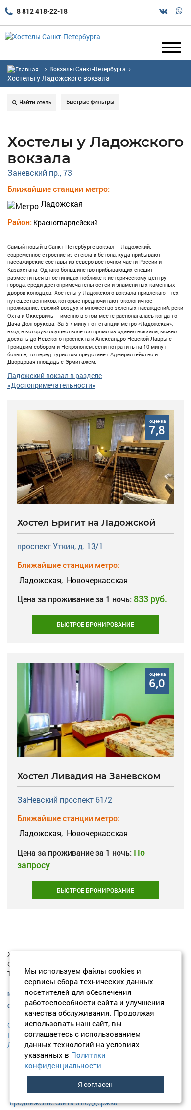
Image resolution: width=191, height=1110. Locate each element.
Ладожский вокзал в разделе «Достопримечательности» (54, 380)
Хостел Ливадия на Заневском (89, 776)
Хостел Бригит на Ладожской (86, 523)
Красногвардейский (65, 222)
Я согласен (95, 1084)
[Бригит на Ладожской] (95, 456)
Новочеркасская (96, 580)
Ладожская (61, 203)
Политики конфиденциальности (65, 1060)
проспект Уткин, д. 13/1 (60, 546)
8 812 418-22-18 (41, 11)
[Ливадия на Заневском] (95, 709)
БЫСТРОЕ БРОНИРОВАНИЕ (95, 624)
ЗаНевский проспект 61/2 (64, 799)
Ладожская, (41, 580)
